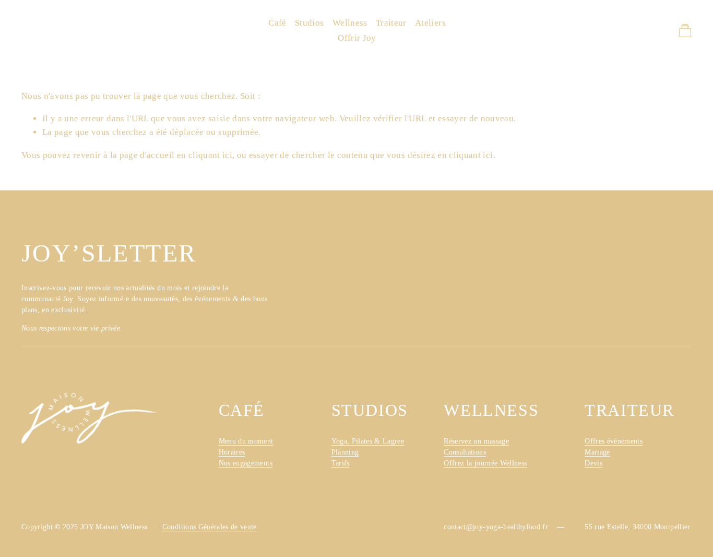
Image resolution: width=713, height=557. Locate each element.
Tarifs (340, 463)
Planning (345, 452)
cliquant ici (210, 155)
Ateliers (430, 23)
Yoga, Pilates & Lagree (368, 441)
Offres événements (614, 441)
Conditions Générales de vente (209, 527)
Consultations (465, 452)
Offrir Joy (357, 38)
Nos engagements (245, 463)
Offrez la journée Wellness (485, 463)
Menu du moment (246, 441)
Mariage (597, 452)
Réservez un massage (476, 441)
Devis (593, 463)
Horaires (232, 452)
